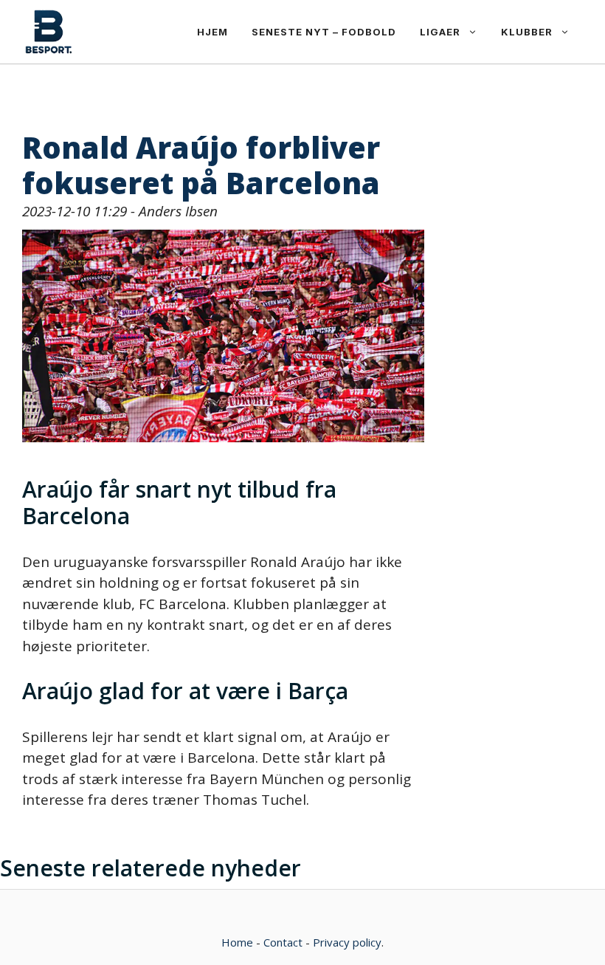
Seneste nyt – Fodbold (324, 32)
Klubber (527, 32)
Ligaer (440, 32)
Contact (282, 942)
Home (237, 942)
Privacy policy (347, 942)
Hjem (212, 32)
